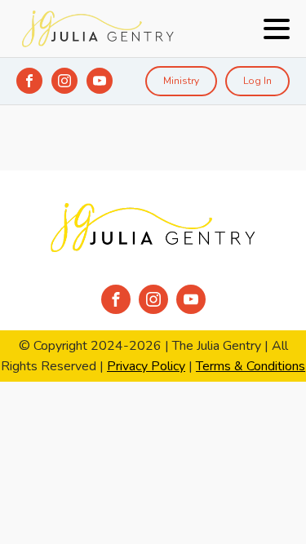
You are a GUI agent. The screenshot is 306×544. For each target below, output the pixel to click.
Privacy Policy (146, 366)
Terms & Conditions (250, 366)
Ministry (181, 80)
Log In (257, 80)
